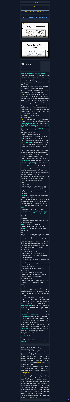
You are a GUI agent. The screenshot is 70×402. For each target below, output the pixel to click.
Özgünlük (22, 143)
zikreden (44, 128)
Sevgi (32, 143)
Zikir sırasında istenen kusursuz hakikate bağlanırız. (27, 257)
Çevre (36, 17)
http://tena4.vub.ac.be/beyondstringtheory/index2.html (27, 371)
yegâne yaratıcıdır (43, 96)
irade (37, 123)
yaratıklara (35, 94)
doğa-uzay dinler (28, 102)
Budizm (45, 325)
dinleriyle (46, 94)
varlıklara (38, 94)
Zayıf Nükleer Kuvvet (24, 235)
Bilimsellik (41, 17)
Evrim (46, 17)
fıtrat (39, 123)
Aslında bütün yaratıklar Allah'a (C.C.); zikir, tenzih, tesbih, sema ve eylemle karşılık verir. (32, 264)
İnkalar (27, 326)
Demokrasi (39, 17)
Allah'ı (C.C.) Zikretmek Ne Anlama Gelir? (25, 249)
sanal (47, 143)
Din (23, 17)
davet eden (41, 95)
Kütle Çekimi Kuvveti (27, 226)
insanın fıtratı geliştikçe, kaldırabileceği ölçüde (38, 119)
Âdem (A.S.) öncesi (29, 109)
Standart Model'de (39, 362)
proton (28, 367)
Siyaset (25, 17)
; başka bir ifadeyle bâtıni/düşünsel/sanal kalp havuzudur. (43, 144)
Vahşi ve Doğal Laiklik (31, 17)
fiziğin (26, 362)
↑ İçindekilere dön (23, 94)
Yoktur (42, 129)
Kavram (44, 17)
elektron (31, 367)
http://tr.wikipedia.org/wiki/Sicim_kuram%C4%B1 (26, 372)
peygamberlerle (43, 94)
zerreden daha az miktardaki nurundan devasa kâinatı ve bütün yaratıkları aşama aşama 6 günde (34, 178)
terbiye (22, 97)
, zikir (46, 162)
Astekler (22, 326)
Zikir (26, 314)
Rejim (34, 17)
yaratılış (29, 179)
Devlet (27, 17)
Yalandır (39, 129)
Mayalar (24, 326)
